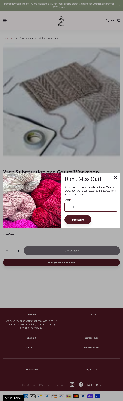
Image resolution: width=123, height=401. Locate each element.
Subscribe (78, 219)
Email (68, 199)
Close (115, 177)
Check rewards (13, 397)
